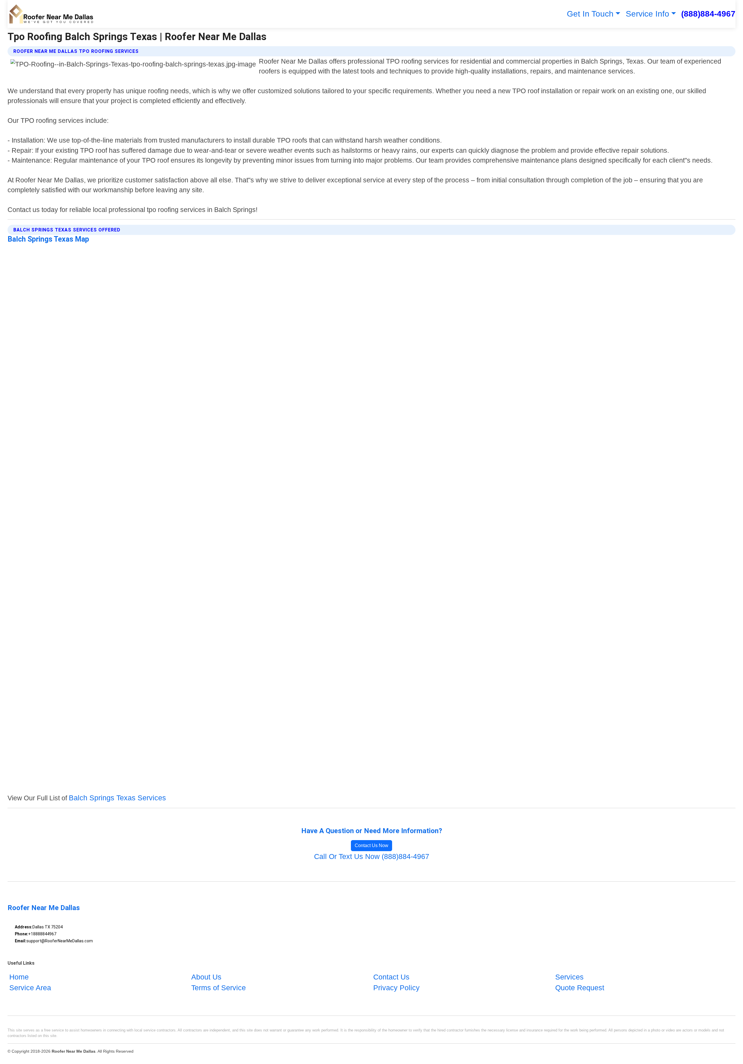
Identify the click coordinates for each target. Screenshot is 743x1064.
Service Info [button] (647, 13)
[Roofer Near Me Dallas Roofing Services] (51, 14)
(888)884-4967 (708, 13)
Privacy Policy (396, 988)
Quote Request (579, 988)
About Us (206, 977)
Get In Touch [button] (590, 13)
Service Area (30, 988)
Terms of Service (218, 988)
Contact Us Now (371, 845)
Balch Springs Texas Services (117, 798)
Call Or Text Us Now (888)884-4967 (371, 856)
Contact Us (391, 977)
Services (569, 977)
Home (19, 977)
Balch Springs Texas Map (48, 239)
